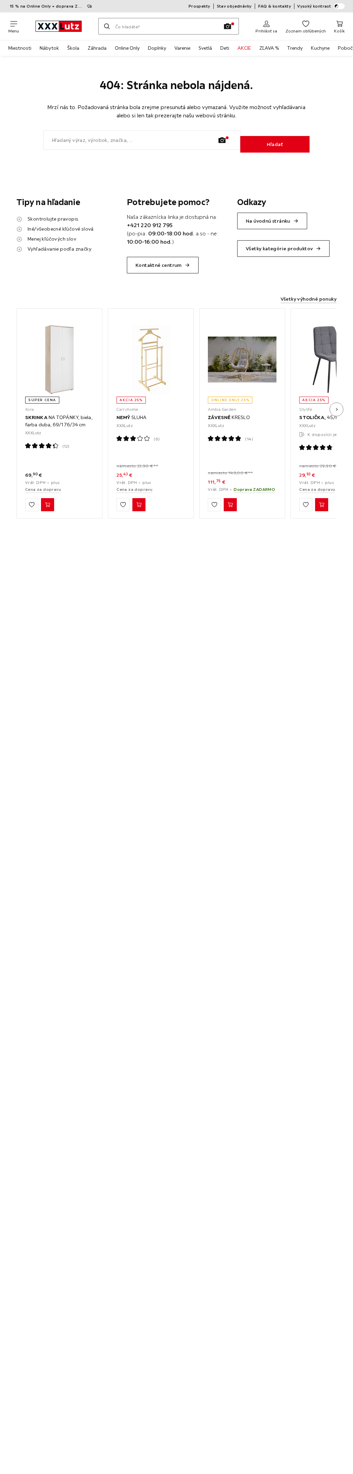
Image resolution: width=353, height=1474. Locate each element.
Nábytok (49, 48)
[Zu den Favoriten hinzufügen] (31, 504)
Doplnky (157, 48)
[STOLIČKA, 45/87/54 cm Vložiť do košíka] (321, 504)
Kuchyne (320, 48)
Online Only (127, 48)
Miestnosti (19, 48)
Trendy (295, 48)
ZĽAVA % (269, 48)
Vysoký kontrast (314, 6)
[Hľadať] (107, 26)
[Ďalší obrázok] (336, 409)
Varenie (182, 48)
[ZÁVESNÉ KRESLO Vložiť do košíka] (230, 504)
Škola (73, 48)
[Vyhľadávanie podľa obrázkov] (227, 26)
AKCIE (244, 48)
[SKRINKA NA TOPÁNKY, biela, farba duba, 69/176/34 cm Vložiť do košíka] (47, 504)
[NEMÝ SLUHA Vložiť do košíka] (138, 504)
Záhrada (97, 48)
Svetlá (205, 48)
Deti (224, 48)
